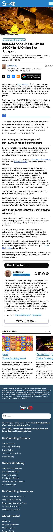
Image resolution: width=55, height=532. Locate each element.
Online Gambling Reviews (13, 496)
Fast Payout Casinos (10, 478)
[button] (51, 3)
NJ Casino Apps (9, 485)
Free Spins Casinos (10, 475)
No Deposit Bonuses (10, 472)
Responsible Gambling (11, 500)
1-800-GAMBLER (42, 423)
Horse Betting (8, 456)
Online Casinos (8, 443)
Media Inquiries (8, 528)
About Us (6, 521)
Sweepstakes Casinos (11, 453)
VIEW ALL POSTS (25, 321)
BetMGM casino (21, 161)
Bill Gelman (12, 65)
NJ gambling (23, 84)
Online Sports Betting (11, 447)
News (5, 354)
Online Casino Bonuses (12, 468)
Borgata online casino (41, 159)
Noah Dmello (7, 378)
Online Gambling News (14, 39)
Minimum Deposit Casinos (13, 481)
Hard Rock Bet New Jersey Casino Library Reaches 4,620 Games (17, 363)
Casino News (37, 315)
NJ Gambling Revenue (11, 506)
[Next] (49, 331)
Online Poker (7, 450)
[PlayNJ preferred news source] (31, 76)
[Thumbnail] (17, 343)
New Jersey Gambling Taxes (14, 503)
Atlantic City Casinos (11, 509)
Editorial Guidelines (10, 525)
